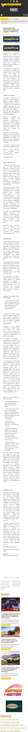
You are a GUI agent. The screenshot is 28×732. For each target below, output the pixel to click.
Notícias (11, 577)
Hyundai (15, 728)
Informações (6, 577)
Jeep (19, 728)
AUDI (7, 719)
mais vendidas (10, 730)
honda (10, 728)
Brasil (13, 719)
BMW (10, 719)
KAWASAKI (23, 728)
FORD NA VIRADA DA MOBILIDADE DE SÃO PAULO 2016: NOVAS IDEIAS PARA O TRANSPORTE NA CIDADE (5, 585)
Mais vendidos (17, 730)
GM (22, 725)
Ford (19, 725)
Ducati (12, 725)
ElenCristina (13, 34)
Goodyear (17, 577)
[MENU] (27, 15)
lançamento (3, 730)
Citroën (17, 722)
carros (17, 719)
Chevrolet (13, 722)
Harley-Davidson (4, 728)
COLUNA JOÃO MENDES (5, 725)
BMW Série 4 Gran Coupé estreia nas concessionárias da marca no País (16, 584)
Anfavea (2, 719)
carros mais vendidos (5, 722)
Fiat (16, 725)
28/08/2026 (4, 612)
